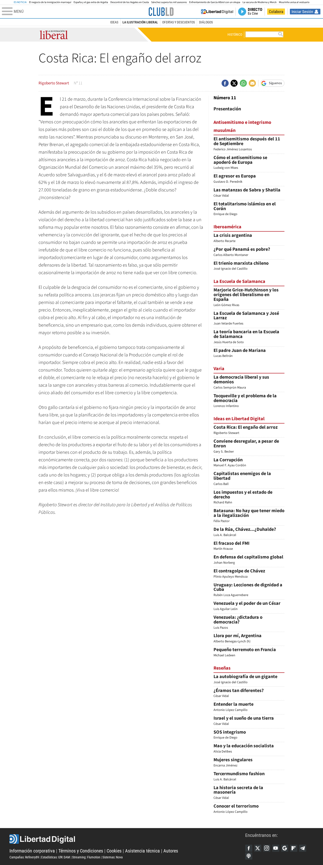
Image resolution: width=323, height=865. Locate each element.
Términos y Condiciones (80, 851)
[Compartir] (225, 83)
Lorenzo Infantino (245, 401)
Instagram (266, 848)
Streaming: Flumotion (86, 857)
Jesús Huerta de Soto (246, 337)
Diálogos (206, 22)
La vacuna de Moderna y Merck (260, 2)
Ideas (114, 22)
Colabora (276, 11)
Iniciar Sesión (302, 11)
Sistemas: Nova (112, 857)
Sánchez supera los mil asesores (169, 2)
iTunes (248, 856)
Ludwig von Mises (240, 163)
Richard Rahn (243, 497)
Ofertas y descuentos (178, 22)
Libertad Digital (127, 839)
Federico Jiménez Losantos (247, 144)
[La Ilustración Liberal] (161, 11)
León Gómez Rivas (246, 297)
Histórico (234, 34)
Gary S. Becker (246, 446)
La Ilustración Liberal (140, 22)
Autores (170, 851)
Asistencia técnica (142, 851)
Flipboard (293, 848)
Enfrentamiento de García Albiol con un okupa (214, 2)
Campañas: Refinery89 (24, 857)
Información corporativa (32, 851)
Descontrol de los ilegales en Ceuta (129, 2)
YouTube (275, 848)
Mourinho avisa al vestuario (294, 2)
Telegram (302, 848)
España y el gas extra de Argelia (91, 2)
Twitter (257, 848)
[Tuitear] (234, 83)
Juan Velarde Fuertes (246, 318)
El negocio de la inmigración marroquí (50, 2)
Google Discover (284, 848)
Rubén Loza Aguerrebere (248, 590)
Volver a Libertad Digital (217, 12)
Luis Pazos (238, 622)
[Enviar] (243, 83)
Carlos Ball (242, 478)
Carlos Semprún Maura (241, 382)
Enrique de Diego (245, 209)
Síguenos (275, 83)
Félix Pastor (249, 516)
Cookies (114, 851)
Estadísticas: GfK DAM (55, 857)
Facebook (248, 848)
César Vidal (238, 793)
